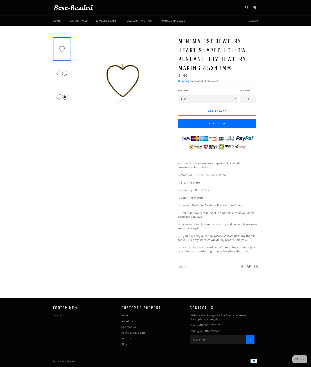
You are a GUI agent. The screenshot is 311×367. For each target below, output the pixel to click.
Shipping (183, 81)
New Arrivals (78, 20)
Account (253, 20)
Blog (124, 344)
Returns (126, 338)
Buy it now (217, 123)
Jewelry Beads (107, 20)
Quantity (183, 90)
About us (127, 321)
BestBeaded (68, 361)
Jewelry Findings (140, 20)
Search (57, 315)
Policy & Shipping (133, 332)
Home (56, 20)
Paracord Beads (173, 20)
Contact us (128, 327)
